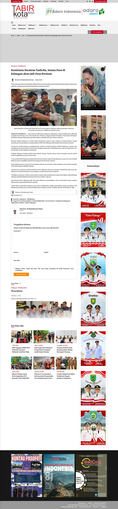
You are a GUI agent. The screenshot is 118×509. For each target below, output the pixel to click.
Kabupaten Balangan (63, 201)
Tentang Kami (82, 503)
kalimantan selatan (17, 203)
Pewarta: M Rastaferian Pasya (24, 192)
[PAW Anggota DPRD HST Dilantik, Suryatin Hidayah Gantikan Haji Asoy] (21, 336)
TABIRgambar (22, 28)
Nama (16, 252)
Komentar (17, 231)
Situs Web (17, 260)
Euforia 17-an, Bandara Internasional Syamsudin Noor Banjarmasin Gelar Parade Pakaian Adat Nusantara (43, 376)
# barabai (61, 1)
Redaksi (90, 503)
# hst (67, 1)
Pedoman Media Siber (85, 507)
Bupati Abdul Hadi (38, 201)
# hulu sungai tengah (35, 1)
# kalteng (45, 1)
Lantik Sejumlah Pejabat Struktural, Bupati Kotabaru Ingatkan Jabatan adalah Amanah (66, 376)
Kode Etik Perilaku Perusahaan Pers (78, 505)
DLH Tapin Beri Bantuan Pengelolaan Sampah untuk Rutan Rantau (43, 350)
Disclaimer (96, 507)
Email (46, 252)
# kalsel (26, 1)
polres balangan (30, 203)
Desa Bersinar (49, 201)
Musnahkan (16, 291)
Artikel (14, 28)
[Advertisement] (59, 50)
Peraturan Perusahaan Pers (98, 505)
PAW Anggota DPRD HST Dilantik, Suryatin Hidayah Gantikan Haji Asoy (21, 350)
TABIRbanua (31, 25)
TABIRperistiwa (54, 25)
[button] (89, 32)
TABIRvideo (31, 28)
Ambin (14, 25)
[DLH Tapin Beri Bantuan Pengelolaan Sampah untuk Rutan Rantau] (44, 336)
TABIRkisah (64, 25)
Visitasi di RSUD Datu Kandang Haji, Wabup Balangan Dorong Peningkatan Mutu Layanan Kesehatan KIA (66, 350)
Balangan (14, 66)
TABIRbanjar (83, 25)
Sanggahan (104, 507)
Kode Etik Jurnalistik (100, 503)
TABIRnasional (22, 25)
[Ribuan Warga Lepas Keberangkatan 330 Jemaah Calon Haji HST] (21, 362)
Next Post (14, 283)
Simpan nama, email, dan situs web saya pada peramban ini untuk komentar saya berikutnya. (44, 269)
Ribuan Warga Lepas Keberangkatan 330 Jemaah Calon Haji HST (20, 376)
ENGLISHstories (74, 25)
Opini (98, 25)
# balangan (53, 1)
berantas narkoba (25, 201)
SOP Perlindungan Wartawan (69, 507)
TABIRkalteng (43, 25)
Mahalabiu (92, 25)
